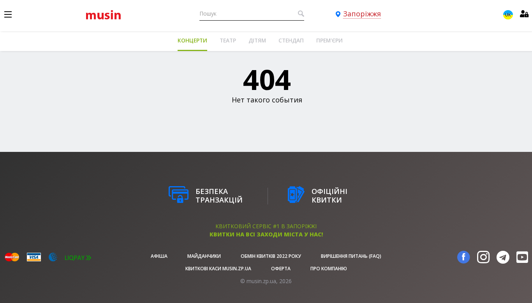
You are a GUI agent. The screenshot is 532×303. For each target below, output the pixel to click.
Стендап (291, 40)
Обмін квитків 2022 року (271, 256)
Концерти (192, 40)
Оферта (281, 268)
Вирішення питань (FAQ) (351, 256)
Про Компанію (328, 268)
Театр (228, 40)
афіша (159, 256)
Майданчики (204, 256)
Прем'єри (329, 40)
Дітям (257, 40)
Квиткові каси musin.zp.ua (218, 268)
